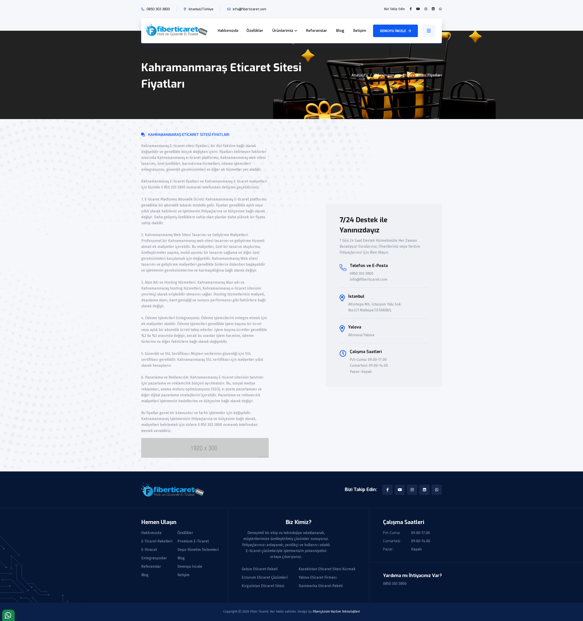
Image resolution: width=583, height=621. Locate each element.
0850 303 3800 (158, 9)
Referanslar (316, 30)
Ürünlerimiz (282, 30)
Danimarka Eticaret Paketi (321, 586)
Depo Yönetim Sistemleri (198, 550)
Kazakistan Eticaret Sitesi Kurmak (327, 569)
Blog (340, 30)
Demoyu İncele (393, 31)
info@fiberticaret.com (249, 9)
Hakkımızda (228, 30)
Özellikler (254, 30)
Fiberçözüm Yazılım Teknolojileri (336, 611)
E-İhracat (149, 550)
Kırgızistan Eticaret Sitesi (263, 586)
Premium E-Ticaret (193, 541)
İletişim (359, 30)
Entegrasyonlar (154, 558)
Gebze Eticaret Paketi (260, 569)
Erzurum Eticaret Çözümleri (265, 577)
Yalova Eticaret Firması (318, 577)
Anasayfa (359, 75)
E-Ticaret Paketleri (156, 541)
